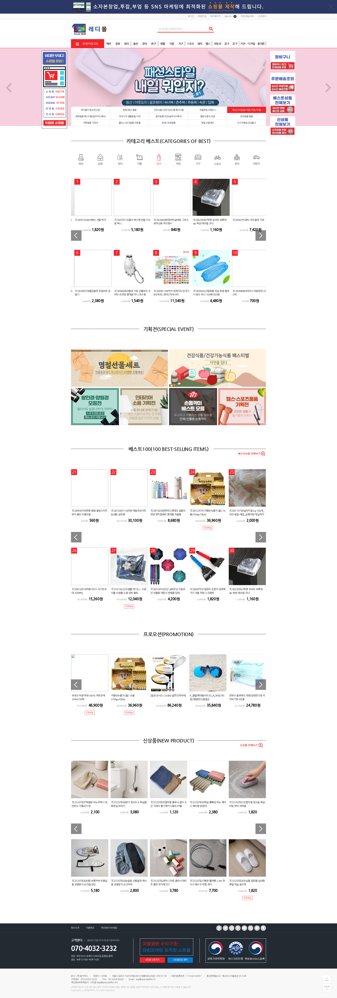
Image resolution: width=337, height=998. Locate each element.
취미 (237, 159)
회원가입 (202, 16)
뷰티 (119, 159)
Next (328, 87)
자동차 (256, 159)
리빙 (178, 159)
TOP (327, 980)
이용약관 (90, 928)
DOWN (327, 987)
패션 (80, 159)
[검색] (211, 29)
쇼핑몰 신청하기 (152, 960)
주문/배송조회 (247, 16)
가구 (198, 159)
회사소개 (75, 928)
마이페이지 (215, 16)
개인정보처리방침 (109, 928)
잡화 (100, 159)
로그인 (191, 16)
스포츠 (217, 159)
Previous (9, 87)
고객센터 (262, 16)
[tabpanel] (168, 87)
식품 (139, 159)
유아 (158, 159)
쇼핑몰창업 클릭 (180, 960)
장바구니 (230, 16)
